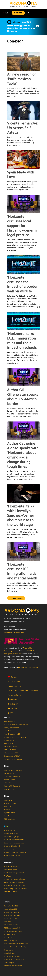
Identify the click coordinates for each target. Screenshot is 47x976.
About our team (9, 895)
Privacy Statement (15, 695)
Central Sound (9, 773)
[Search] (29, 13)
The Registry (8, 876)
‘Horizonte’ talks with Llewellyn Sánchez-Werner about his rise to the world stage (20, 515)
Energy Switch (9, 740)
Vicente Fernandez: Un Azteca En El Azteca (22, 128)
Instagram (13, 704)
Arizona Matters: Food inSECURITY (15, 737)
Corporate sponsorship (12, 956)
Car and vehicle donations (13, 966)
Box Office (7, 922)
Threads (12, 713)
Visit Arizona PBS (9, 934)
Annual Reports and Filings (13, 931)
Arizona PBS (17, 654)
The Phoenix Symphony (12, 777)
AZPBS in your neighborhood (14, 873)
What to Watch (9, 721)
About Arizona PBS (10, 909)
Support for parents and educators (15, 889)
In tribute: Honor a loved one (14, 959)
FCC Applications (14, 686)
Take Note (7, 783)
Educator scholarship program (14, 885)
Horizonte (7, 806)
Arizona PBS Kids (9, 830)
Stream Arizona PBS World (13, 759)
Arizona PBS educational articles (15, 879)
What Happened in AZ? (12, 734)
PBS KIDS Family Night (11, 837)
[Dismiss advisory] (37, 26)
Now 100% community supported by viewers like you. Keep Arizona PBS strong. (21, 26)
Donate (14, 677)
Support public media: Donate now (16, 944)
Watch (7, 717)
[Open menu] (43, 13)
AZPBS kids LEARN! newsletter (14, 840)
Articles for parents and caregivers (15, 852)
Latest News (8, 800)
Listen (6, 766)
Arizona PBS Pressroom (12, 915)
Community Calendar (11, 919)
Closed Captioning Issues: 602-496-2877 (24, 690)
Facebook (13, 699)
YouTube (13, 708)
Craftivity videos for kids (12, 846)
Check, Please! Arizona (12, 728)
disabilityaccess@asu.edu (14, 632)
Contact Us (8, 937)
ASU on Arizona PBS (11, 753)
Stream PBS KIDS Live (11, 833)
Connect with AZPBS (11, 906)
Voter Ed (7, 816)
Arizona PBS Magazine (11, 912)
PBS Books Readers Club (12, 928)
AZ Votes (7, 810)
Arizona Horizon (10, 803)
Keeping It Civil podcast (12, 786)
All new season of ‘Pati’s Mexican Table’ (21, 79)
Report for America (10, 892)
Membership (8, 950)
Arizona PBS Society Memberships (15, 947)
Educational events (10, 870)
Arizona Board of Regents (28, 667)
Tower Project (9, 963)
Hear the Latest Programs (13, 770)
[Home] (23, 4)
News (6, 796)
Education (8, 862)
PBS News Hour (9, 819)
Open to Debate (9, 813)
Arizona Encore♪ (10, 780)
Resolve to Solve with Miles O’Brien (16, 725)
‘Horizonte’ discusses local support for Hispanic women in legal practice (22, 225)
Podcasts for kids (9, 849)
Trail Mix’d (7, 731)
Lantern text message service (14, 843)
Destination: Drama (10, 747)
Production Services (10, 925)
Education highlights (11, 867)
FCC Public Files (14, 681)
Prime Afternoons (10, 750)
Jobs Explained (9, 743)
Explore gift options (10, 941)
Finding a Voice (9, 789)
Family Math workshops (12, 856)
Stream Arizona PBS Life (12, 756)
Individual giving (9, 953)
